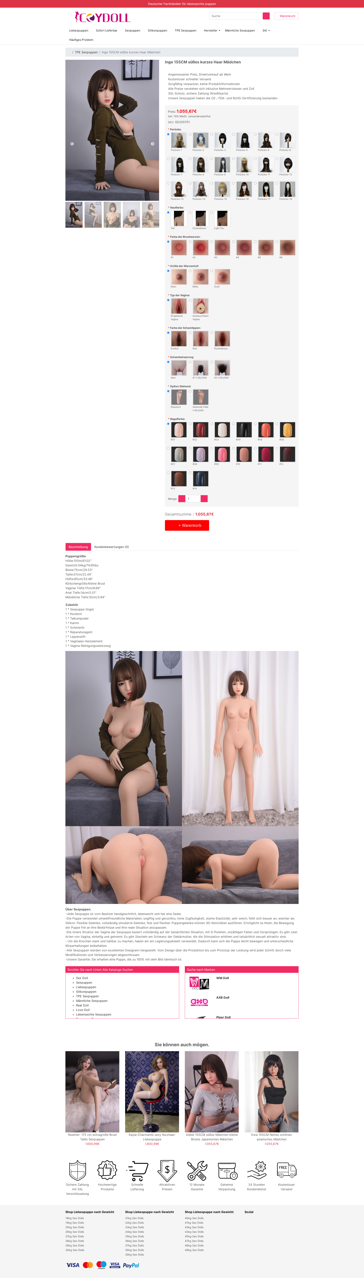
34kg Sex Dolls (134, 1231)
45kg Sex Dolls (194, 1236)
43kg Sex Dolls (194, 1231)
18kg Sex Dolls (74, 1218)
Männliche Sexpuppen (240, 30)
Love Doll (83, 1010)
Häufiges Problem (81, 40)
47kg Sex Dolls (194, 1240)
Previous (72, 144)
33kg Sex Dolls (134, 1227)
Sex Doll (82, 978)
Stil (265, 30)
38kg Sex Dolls (134, 1250)
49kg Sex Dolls (194, 1250)
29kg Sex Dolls (74, 1245)
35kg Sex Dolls (134, 1236)
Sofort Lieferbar (106, 30)
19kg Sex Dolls (74, 1222)
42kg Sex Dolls (194, 1227)
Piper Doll (223, 1017)
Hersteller (210, 30)
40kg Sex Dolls (194, 1218)
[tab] (74, 215)
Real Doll (82, 1005)
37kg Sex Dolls (134, 1245)
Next (153, 144)
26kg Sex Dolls (74, 1231)
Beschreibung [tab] (78, 547)
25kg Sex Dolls (74, 1227)
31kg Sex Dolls (134, 1218)
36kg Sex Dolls (134, 1240)
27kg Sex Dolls (74, 1236)
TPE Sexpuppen (185, 30)
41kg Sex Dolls (194, 1222)
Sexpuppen (132, 30)
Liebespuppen (78, 30)
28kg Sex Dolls (74, 1240)
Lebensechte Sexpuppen (93, 1014)
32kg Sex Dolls (134, 1222)
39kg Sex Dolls (134, 1254)
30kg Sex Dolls (74, 1250)
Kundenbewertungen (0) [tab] (111, 547)
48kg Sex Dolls (194, 1245)
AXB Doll (222, 997)
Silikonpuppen (157, 30)
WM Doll (222, 978)
